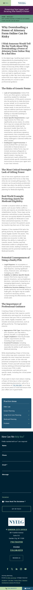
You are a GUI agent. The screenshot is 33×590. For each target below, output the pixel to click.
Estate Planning (9, 411)
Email (28, 588)
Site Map (10, 580)
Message (5, 474)
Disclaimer (5, 497)
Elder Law (7, 407)
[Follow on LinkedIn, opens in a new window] (16, 569)
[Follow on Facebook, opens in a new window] (7, 569)
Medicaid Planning (10, 419)
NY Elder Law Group (11, 578)
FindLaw (18, 582)
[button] (5, 3)
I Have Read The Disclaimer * (15, 501)
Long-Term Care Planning (12, 415)
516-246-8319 (11, 588)
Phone (4, 455)
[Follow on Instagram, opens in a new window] (21, 569)
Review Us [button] (16, 558)
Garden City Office (17, 529)
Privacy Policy (17, 580)
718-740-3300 (17, 385)
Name (4, 445)
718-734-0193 (16, 542)
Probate (6, 423)
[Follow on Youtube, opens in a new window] (25, 569)
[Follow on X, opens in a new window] (12, 569)
